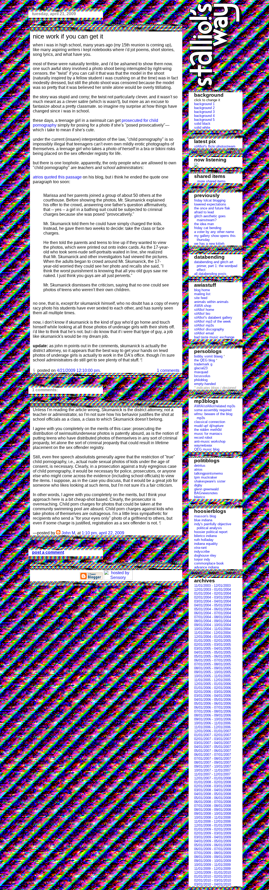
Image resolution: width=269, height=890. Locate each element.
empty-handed (205, 384)
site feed (200, 298)
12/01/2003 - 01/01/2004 (212, 589)
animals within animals (211, 302)
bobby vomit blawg (208, 356)
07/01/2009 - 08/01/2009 (212, 853)
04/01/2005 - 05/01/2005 (212, 652)
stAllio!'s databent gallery (213, 317)
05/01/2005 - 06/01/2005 (212, 656)
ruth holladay (204, 540)
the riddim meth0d (207, 430)
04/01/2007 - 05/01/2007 (212, 747)
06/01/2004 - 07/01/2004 (212, 613)
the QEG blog (204, 360)
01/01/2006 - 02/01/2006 (212, 688)
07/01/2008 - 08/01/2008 (212, 806)
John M (68, 533)
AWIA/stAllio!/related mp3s (214, 406)
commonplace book (209, 563)
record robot (203, 437)
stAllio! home (204, 310)
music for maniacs (208, 434)
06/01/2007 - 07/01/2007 (212, 755)
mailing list (202, 294)
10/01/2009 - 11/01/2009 (212, 865)
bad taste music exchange (214, 337)
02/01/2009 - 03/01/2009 (212, 833)
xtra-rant (200, 548)
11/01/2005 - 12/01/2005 (212, 680)
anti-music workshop (209, 441)
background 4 (204, 116)
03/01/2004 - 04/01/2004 (212, 601)
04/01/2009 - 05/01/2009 (212, 841)
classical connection (209, 422)
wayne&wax (203, 445)
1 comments (168, 370)
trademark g (203, 364)
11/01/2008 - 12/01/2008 (212, 821)
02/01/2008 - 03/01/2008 (212, 786)
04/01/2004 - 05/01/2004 (212, 605)
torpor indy (202, 559)
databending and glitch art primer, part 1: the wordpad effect (215, 266)
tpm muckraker (205, 477)
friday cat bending (207, 228)
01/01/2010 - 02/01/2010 (212, 876)
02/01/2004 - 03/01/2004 (212, 597)
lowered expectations (210, 204)
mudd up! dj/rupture (209, 426)
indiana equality (206, 544)
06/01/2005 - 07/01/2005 (212, 660)
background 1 (204, 104)
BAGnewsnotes (206, 493)
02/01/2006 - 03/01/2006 (212, 692)
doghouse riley (205, 555)
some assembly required (212, 410)
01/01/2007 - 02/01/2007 (212, 735)
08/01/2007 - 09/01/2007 (212, 762)
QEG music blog (206, 449)
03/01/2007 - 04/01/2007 (212, 743)
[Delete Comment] (125, 533)
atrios (198, 469)
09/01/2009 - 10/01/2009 (212, 861)
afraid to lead (204, 212)
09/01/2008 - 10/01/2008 (212, 814)
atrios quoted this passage (57, 177)
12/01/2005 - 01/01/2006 (212, 684)
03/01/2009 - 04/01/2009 (212, 837)
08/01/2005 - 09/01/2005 (212, 668)
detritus (199, 466)
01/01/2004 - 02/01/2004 (212, 593)
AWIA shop (202, 306)
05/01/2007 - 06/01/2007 (212, 751)
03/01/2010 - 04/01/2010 (212, 884)
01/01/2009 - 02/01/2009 (212, 829)
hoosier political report (210, 532)
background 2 (204, 108)
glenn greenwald (206, 489)
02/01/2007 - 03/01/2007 (212, 739)
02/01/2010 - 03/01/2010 (212, 880)
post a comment (48, 552)
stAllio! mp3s (204, 325)
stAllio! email (204, 333)
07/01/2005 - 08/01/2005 (212, 664)
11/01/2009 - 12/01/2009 (212, 869)
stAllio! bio (202, 314)
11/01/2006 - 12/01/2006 (212, 727)
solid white (202, 127)
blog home (202, 290)
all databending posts (210, 274)
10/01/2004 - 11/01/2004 (212, 629)
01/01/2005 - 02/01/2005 (212, 641)
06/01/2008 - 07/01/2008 (212, 802)
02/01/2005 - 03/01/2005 (212, 645)
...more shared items (210, 181)
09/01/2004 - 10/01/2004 (212, 625)
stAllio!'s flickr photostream (214, 146)
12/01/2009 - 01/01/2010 (212, 873)
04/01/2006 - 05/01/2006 (212, 700)
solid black (202, 124)
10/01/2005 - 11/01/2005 (212, 676)
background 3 (204, 112)
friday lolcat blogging (209, 200)
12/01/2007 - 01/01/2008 (212, 778)
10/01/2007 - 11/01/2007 (212, 770)
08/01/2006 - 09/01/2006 (212, 715)
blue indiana (203, 520)
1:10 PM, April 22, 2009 (103, 533)
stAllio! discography (209, 329)
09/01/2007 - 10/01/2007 (212, 766)
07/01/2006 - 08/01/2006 (212, 711)
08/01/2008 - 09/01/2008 (212, 810)
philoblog (201, 380)
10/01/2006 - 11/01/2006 (212, 723)
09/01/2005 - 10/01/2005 (212, 672)
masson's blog (205, 516)
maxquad (201, 372)
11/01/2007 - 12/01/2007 (212, 774)
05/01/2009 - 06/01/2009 (212, 845)
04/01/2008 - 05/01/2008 (212, 794)
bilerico (199, 497)
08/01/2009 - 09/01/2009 (212, 857)
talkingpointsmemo (208, 473)
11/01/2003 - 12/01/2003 (212, 586)
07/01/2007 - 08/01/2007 (212, 759)
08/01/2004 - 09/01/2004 (212, 621)
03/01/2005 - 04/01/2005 (212, 648)
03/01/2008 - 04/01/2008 (212, 790)
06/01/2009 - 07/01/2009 (212, 849)
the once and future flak (212, 208)
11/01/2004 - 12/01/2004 (212, 633)
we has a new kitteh (209, 244)
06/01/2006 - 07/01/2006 (212, 707)
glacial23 (201, 368)
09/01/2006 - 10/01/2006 (212, 719)
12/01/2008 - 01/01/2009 (212, 825)
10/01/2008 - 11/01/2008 (212, 818)
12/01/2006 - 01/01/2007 (212, 731)
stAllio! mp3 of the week (212, 321)
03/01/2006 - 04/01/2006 (212, 696)
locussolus (202, 376)
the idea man (204, 224)
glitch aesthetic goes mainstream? (210, 218)
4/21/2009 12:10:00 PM (78, 370)
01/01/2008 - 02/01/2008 (212, 782)
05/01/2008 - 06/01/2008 (212, 798)
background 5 (204, 120)
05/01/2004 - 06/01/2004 (212, 609)
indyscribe (202, 551)
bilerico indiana (205, 536)
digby (198, 485)
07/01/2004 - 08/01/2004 (212, 617)
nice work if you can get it (68, 36)
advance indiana (206, 567)
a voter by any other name (214, 232)
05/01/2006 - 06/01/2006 (212, 704)
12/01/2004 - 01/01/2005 (212, 637)
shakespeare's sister (209, 481)
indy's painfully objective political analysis (212, 526)
